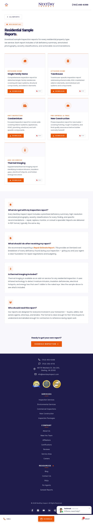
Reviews (46, 449)
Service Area (47, 454)
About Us (46, 431)
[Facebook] (32, 510)
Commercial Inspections (46, 409)
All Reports (14, 17)
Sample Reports (46, 490)
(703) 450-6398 (48, 360)
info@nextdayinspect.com (48, 374)
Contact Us (46, 476)
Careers (46, 458)
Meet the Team (46, 435)
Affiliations (47, 440)
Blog (46, 471)
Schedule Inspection (45, 344)
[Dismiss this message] (89, 508)
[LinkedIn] (49, 510)
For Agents (46, 485)
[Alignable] (55, 510)
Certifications (46, 445)
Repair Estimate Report (44, 247)
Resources (45, 466)
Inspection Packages (46, 418)
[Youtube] (44, 510)
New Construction (46, 413)
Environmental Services (46, 404)
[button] (7, 5)
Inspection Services (46, 400)
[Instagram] (38, 510)
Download (17, 91)
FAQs (46, 480)
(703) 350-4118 (48, 364)
